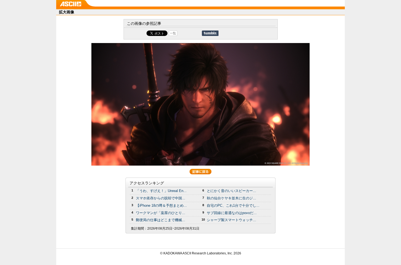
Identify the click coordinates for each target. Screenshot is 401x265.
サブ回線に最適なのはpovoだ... (232, 213)
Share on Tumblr (210, 33)
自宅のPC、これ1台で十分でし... (233, 205)
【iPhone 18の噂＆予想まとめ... (161, 205)
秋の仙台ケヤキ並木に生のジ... (231, 198)
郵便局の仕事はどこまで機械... (160, 220)
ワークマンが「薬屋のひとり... (160, 213)
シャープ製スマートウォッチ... (231, 220)
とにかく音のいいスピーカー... (231, 191)
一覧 (173, 33)
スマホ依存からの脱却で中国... (160, 198)
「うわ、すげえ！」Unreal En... (161, 191)
